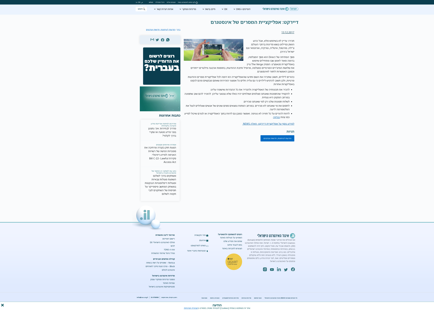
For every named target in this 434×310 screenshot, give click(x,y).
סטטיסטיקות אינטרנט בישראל (162, 286)
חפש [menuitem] (140, 8)
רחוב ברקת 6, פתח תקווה (169, 297)
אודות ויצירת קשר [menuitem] (165, 9)
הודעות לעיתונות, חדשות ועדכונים (277, 138)
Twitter (286, 269)
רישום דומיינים (168, 238)
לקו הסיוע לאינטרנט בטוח (186, 2)
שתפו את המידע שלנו (232, 241)
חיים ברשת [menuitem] (210, 9)
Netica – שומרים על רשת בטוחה (160, 262)
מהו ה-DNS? (169, 249)
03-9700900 (155, 297)
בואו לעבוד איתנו (234, 244)
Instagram (265, 269)
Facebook (293, 269)
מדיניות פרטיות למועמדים (230, 298)
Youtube (272, 269)
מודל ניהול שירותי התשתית (163, 253)
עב (136, 2)
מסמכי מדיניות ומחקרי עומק (162, 279)
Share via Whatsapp (168, 39)
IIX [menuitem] (225, 9)
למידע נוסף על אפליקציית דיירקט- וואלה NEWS (268, 123)
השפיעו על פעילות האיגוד (231, 237)
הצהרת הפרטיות (191, 308)
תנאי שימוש (258, 298)
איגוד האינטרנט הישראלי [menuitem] (280, 8)
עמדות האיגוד (169, 283)
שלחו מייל (152, 39)
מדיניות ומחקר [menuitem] (189, 9)
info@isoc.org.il (142, 297)
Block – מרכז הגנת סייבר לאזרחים (160, 266)
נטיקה (276, 117)
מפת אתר (204, 298)
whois (151, 2)
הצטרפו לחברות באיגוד (232, 248)
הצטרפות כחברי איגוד (196, 250)
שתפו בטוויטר (157, 39)
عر (142, 2)
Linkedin (279, 269)
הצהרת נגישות (214, 298)
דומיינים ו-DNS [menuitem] (243, 9)
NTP (173, 246)
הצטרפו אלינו (171, 2)
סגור (2, 305)
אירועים (202, 240)
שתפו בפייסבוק (162, 39)
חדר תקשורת (200, 235)
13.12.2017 (287, 32)
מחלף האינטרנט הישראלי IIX (162, 242)
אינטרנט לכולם (168, 270)
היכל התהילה (159, 2)
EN (139, 2)
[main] (217, 20)
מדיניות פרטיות (246, 298)
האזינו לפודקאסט (198, 245)
